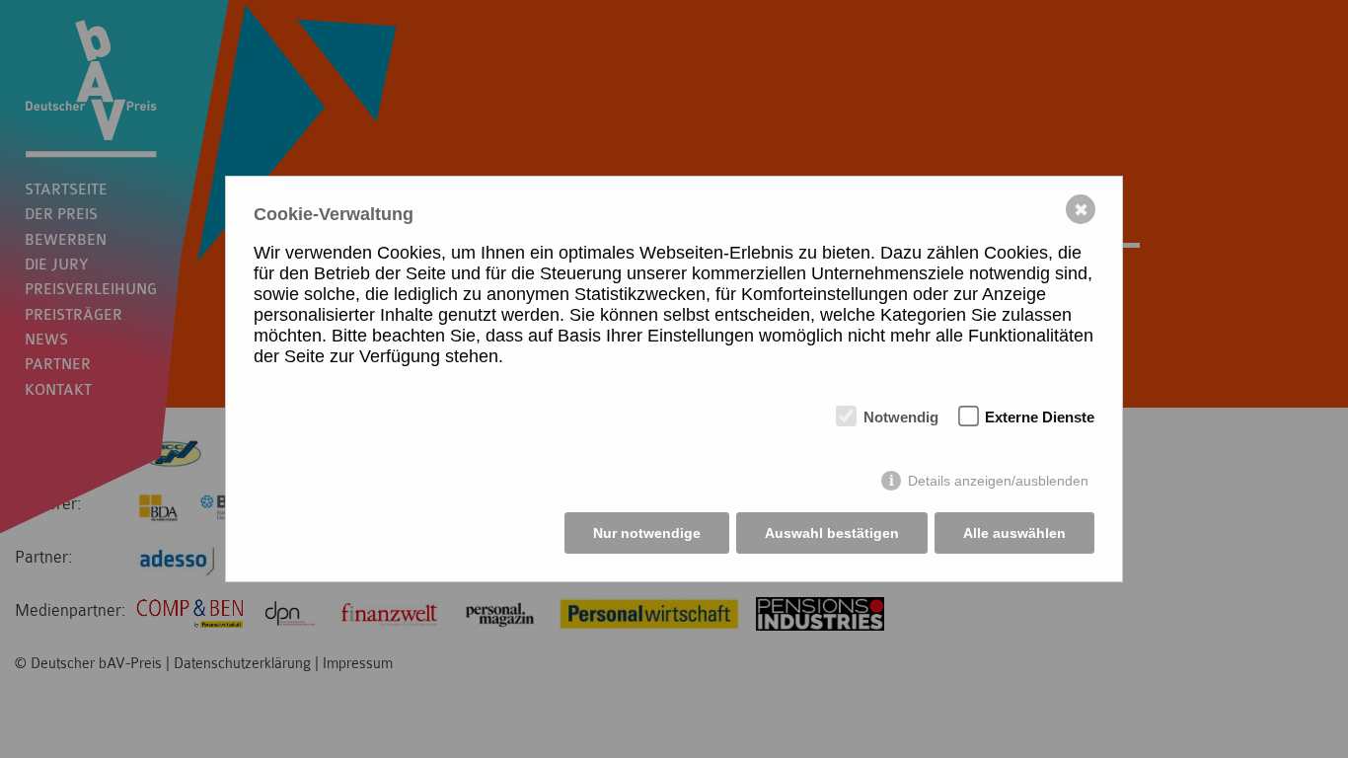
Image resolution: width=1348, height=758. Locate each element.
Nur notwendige (647, 533)
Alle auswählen (1014, 533)
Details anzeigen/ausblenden (998, 481)
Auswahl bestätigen (832, 533)
